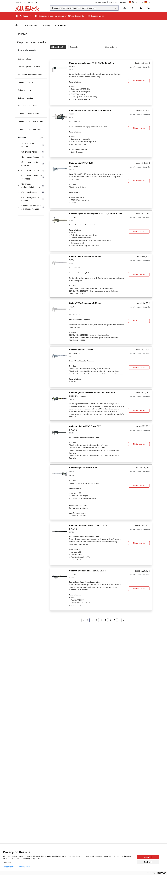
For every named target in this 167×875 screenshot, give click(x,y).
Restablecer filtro (59, 47)
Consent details (9, 867)
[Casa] (16, 25)
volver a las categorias (28, 50)
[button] (141, 8)
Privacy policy (24, 867)
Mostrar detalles (139, 81)
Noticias (122, 2)
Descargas (113, 2)
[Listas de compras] (132, 8)
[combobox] (84, 8)
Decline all (148, 862)
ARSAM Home (100, 2)
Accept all (148, 857)
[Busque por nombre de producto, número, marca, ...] (115, 8)
